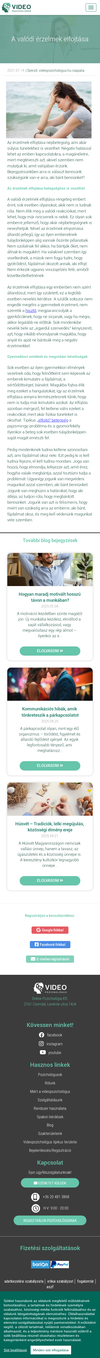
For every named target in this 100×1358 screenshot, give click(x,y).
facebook (54, 1035)
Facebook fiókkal (53, 945)
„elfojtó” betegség (52, 420)
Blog (50, 1125)
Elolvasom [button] (48, 651)
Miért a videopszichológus (50, 1091)
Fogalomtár (85, 1281)
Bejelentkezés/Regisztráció (50, 1150)
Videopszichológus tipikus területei (50, 1141)
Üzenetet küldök (51, 1183)
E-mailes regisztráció (53, 959)
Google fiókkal (53, 930)
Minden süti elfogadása (51, 1350)
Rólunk (50, 1083)
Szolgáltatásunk (50, 1099)
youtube (54, 1052)
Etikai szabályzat (60, 1281)
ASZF (50, 1286)
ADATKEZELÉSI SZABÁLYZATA (23, 1281)
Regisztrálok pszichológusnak (50, 1220)
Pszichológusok (50, 1074)
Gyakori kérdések (50, 1116)
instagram (55, 1044)
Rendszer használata (50, 1108)
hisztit (30, 310)
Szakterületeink (50, 1133)
